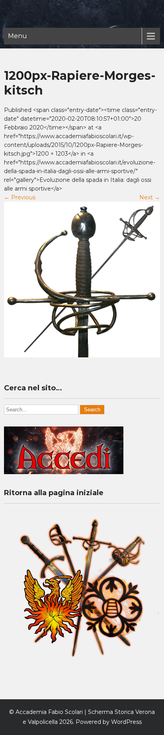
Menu (17, 36)
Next (149, 197)
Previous (19, 197)
